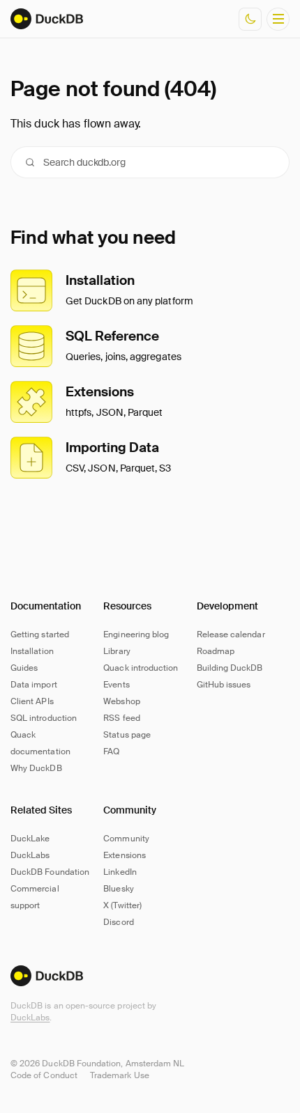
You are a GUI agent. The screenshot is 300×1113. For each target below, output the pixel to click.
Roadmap (215, 651)
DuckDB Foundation (49, 872)
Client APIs (32, 701)
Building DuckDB (230, 668)
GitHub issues (224, 684)
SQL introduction (43, 718)
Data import (33, 684)
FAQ (111, 751)
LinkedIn (119, 872)
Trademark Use (119, 1075)
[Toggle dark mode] (250, 19)
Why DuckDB (36, 768)
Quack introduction (140, 668)
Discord (118, 922)
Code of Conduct (43, 1075)
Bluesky (118, 888)
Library (116, 651)
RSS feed (121, 718)
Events (116, 684)
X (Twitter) (122, 905)
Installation (32, 651)
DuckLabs (30, 1017)
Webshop (121, 701)
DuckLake (30, 838)
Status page (127, 734)
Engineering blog (136, 634)
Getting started (39, 634)
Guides (24, 668)
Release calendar (231, 634)
